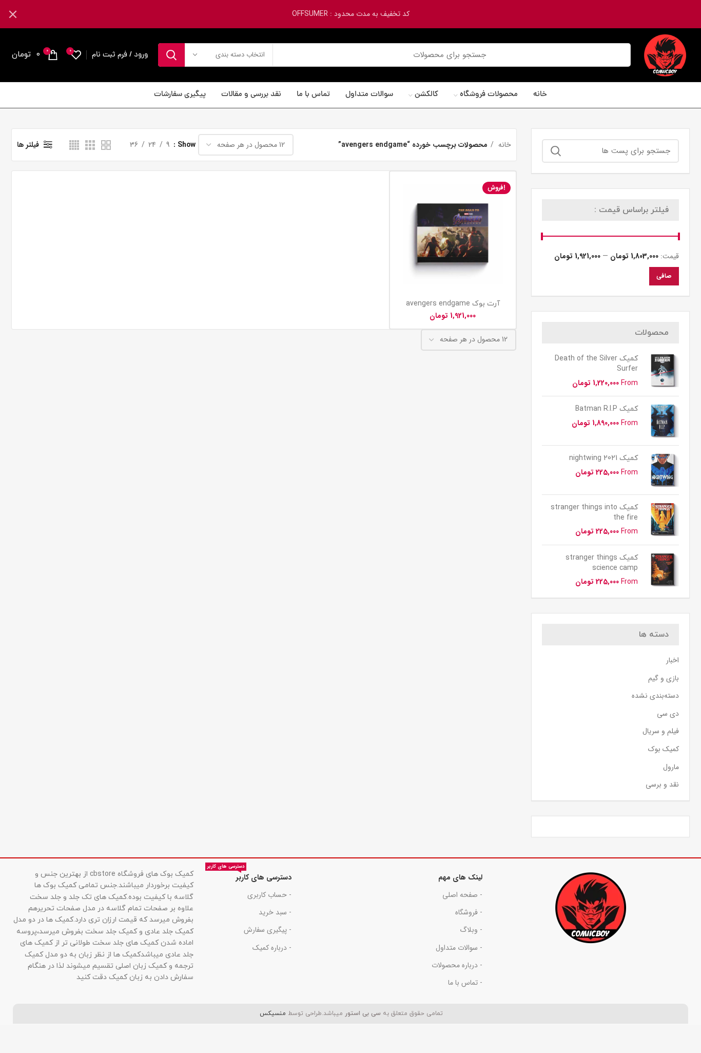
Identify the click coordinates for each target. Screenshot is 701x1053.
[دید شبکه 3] (90, 145)
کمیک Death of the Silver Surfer (596, 364)
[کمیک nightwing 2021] (662, 470)
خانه (503, 144)
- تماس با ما (465, 982)
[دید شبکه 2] (106, 145)
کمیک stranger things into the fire (594, 513)
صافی (664, 276)
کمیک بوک (663, 749)
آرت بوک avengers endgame (453, 304)
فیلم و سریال (660, 731)
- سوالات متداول (459, 947)
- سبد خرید (275, 912)
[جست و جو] (171, 55)
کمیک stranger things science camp (602, 563)
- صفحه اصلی (462, 895)
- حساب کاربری (269, 895)
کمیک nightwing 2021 (603, 458)
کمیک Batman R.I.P (606, 409)
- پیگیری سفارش (267, 929)
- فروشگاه (468, 912)
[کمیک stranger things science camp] (662, 570)
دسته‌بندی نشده (655, 696)
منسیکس (272, 1013)
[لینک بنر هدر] (366, 14)
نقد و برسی (662, 785)
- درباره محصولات (457, 965)
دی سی (668, 714)
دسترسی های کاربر (249, 876)
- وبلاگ (471, 929)
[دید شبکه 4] (74, 145)
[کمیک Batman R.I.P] (662, 420)
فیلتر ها (28, 144)
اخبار (672, 661)
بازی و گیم (663, 679)
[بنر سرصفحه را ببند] (13, 14)
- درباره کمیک (271, 947)
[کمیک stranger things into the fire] (662, 520)
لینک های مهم (460, 877)
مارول (671, 767)
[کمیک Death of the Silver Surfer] (662, 371)
